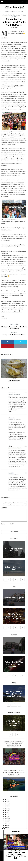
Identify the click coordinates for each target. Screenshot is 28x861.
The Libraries (16, 15)
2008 (7, 821)
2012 (7, 812)
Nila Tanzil (14, 27)
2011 (7, 814)
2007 (7, 823)
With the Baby (18, 850)
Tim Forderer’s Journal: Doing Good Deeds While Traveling (14, 326)
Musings (10, 15)
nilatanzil (11, 418)
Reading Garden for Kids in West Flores (14, 334)
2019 (7, 799)
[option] (14, 370)
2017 (7, 801)
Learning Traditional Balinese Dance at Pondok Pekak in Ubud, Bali (16, 855)
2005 (7, 827)
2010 (7, 816)
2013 (7, 810)
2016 (7, 804)
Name (3, 524)
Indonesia (4, 15)
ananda (11, 473)
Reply (26, 392)
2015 (7, 806)
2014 (7, 808)
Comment (4, 507)
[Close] (3, 829)
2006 (7, 825)
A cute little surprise (14, 381)
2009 (7, 819)
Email (12, 524)
